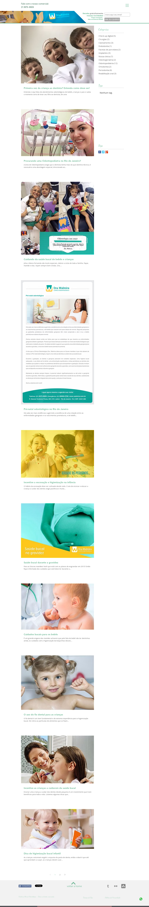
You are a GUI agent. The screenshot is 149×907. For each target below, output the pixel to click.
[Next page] (65, 875)
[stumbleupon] (123, 886)
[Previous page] (50, 875)
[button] (127, 5)
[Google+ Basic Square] (106, 152)
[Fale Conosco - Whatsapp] (141, 899)
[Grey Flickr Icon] (116, 886)
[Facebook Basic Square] (99, 152)
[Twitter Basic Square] (103, 152)
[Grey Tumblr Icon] (108, 886)
